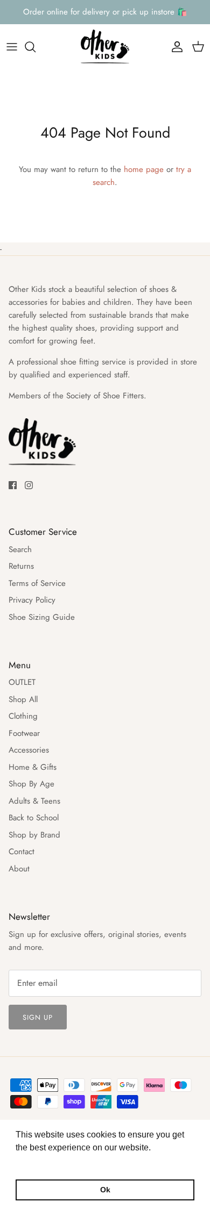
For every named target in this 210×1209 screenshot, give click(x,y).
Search (20, 549)
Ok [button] (105, 1189)
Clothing (23, 716)
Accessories (29, 750)
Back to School (34, 818)
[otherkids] (105, 47)
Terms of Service (37, 583)
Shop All (23, 699)
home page (144, 169)
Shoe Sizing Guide (42, 617)
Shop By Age (31, 784)
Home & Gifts (33, 767)
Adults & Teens (34, 801)
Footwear (24, 733)
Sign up (38, 1017)
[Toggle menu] (12, 47)
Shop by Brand (34, 835)
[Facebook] (13, 485)
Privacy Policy (32, 600)
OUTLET (22, 682)
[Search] (35, 47)
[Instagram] (29, 485)
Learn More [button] (39, 1162)
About (19, 869)
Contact (21, 851)
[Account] (174, 47)
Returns (21, 566)
